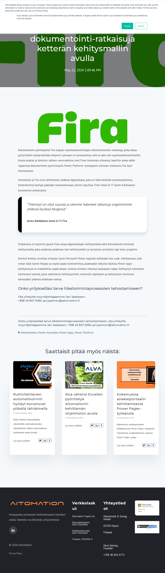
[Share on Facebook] (50, 440)
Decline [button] (141, 26)
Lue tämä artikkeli (21, 440)
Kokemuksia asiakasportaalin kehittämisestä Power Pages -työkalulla (131, 403)
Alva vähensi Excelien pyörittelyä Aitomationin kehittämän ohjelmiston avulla (84, 403)
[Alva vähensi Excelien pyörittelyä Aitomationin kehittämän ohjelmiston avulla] (84, 375)
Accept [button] (127, 26)
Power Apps (66, 332)
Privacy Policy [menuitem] (15, 553)
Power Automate (48, 332)
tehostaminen (29, 332)
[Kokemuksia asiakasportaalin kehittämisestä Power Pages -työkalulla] (136, 375)
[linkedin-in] (13, 530)
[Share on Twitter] (40, 440)
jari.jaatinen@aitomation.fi (61, 300)
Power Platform (84, 332)
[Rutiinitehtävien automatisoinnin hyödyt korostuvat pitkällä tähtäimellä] (32, 375)
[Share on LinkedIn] (45, 440)
